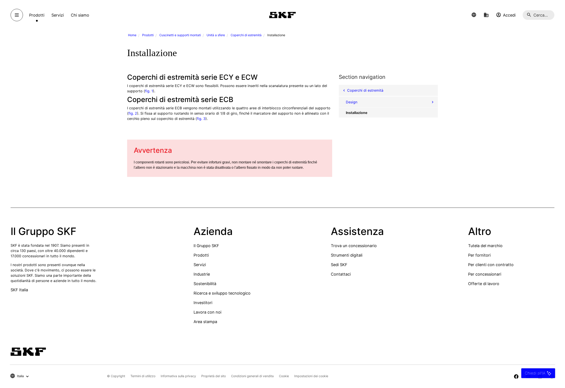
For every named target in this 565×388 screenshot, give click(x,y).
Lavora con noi (207, 312)
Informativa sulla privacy (178, 376)
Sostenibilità (205, 283)
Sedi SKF (339, 264)
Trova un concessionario (354, 245)
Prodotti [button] (36, 15)
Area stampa (205, 321)
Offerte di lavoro (483, 283)
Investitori (203, 302)
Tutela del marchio (485, 245)
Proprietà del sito (213, 376)
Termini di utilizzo (142, 376)
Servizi (200, 264)
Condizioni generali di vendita (252, 376)
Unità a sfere (216, 35)
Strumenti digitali (346, 255)
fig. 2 (132, 113)
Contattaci (341, 274)
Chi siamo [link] (80, 15)
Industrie (202, 274)
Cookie (284, 376)
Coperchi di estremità (246, 35)
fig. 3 (201, 118)
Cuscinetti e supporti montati (180, 35)
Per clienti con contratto (491, 264)
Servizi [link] (57, 15)
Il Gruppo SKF (206, 245)
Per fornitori (479, 255)
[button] (473, 15)
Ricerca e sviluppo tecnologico (222, 293)
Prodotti (148, 35)
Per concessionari (484, 274)
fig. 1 (149, 91)
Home (132, 35)
